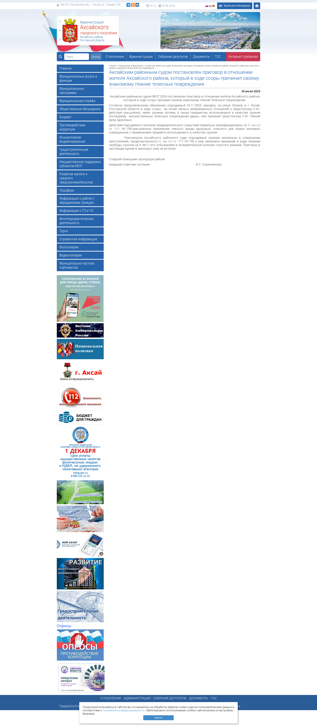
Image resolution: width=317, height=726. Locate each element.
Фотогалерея (69, 247)
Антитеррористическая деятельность (76, 221)
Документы (198, 698)
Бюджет (65, 117)
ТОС (214, 698)
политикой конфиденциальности (124, 710)
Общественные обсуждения (80, 109)
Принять (158, 718)
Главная (65, 68)
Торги (63, 231)
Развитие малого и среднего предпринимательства (76, 178)
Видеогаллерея (70, 255)
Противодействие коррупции (72, 127)
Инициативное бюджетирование (72, 139)
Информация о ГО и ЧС (76, 211)
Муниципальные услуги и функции (78, 78)
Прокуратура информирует (130, 66)
